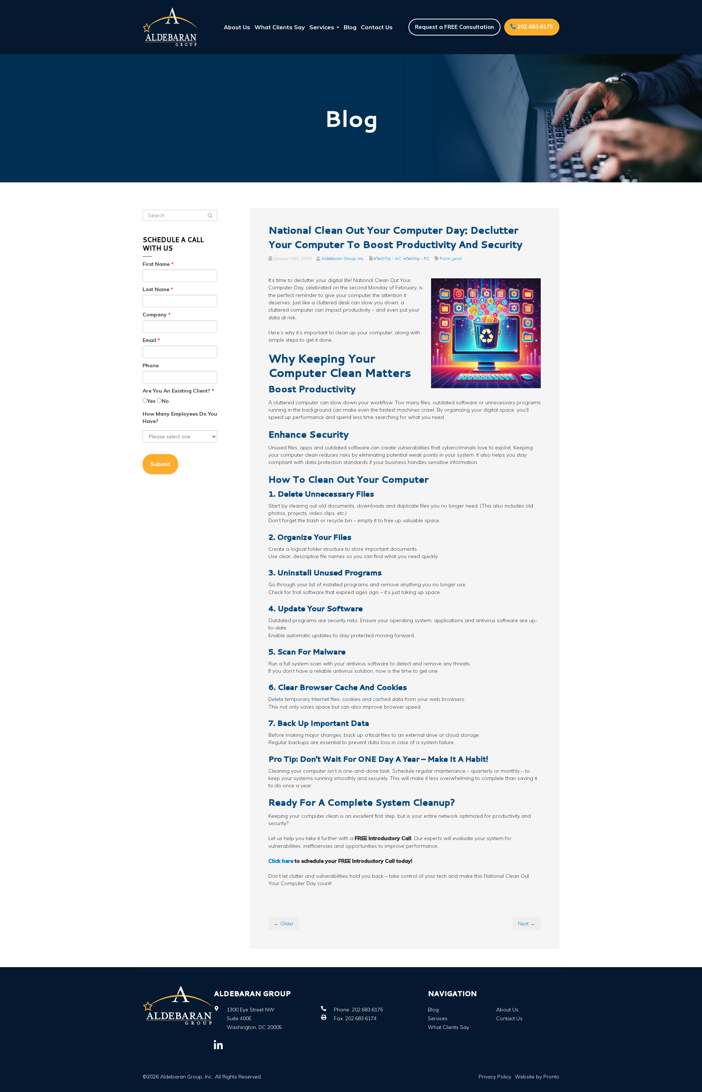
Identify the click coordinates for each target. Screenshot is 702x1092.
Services (322, 27)
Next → (526, 923)
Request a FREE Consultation (454, 26)
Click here (280, 861)
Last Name (158, 289)
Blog (350, 27)
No (165, 401)
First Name (158, 264)
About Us (237, 27)
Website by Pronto (537, 1076)
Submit (160, 464)
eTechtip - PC (417, 258)
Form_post (451, 258)
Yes (151, 401)
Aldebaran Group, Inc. (343, 258)
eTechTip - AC (387, 258)
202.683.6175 (534, 26)
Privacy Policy (495, 1076)
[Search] (210, 216)
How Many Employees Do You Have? (180, 417)
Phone (151, 365)
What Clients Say (279, 27)
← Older (284, 923)
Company (157, 314)
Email (151, 340)
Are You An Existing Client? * (178, 390)
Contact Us (377, 27)
